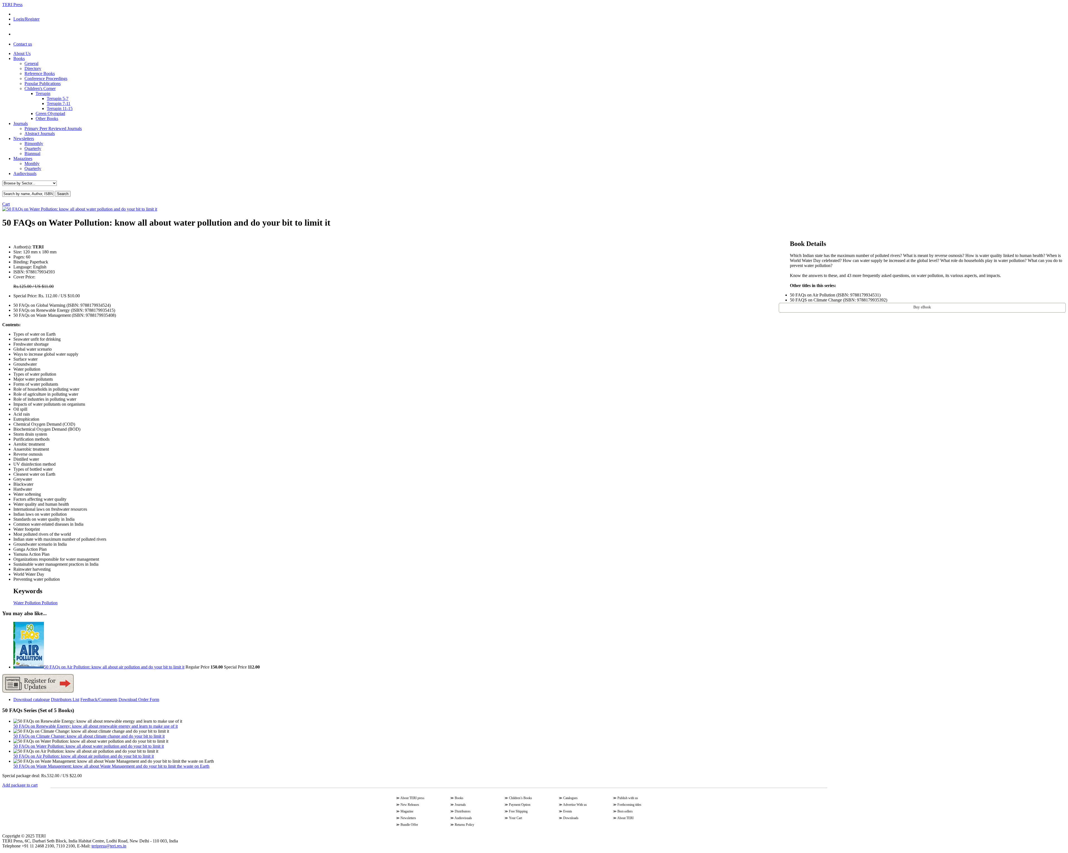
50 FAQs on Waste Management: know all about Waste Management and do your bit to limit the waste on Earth (111, 766)
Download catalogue (31, 699)
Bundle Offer (409, 825)
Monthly (31, 163)
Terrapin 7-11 (58, 103)
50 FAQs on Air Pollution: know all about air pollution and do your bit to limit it (83, 756)
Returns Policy (464, 825)
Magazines (22, 158)
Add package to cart (20, 785)
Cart (6, 204)
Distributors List (65, 699)
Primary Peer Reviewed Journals (53, 128)
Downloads (570, 818)
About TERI (625, 818)
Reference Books (39, 73)
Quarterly (32, 148)
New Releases (409, 805)
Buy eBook (922, 307)
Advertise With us (575, 805)
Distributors (463, 811)
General (31, 63)
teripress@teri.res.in (109, 846)
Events (567, 811)
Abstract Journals (39, 133)
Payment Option (519, 805)
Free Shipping (518, 811)
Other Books (47, 118)
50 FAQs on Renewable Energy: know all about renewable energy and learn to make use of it (95, 726)
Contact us (22, 44)
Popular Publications (42, 83)
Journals (20, 123)
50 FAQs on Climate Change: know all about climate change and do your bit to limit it (89, 736)
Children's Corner (40, 88)
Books (19, 58)
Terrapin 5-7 (57, 98)
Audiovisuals (24, 173)
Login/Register (26, 19)
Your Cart (515, 818)
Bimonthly (33, 143)
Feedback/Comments (98, 699)
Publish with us (627, 798)
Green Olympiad (50, 113)
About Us (22, 53)
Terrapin (43, 93)
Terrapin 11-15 (60, 108)
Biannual (32, 153)
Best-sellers (625, 811)
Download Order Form (138, 699)
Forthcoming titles (629, 805)
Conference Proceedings (45, 78)
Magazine (406, 811)
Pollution (49, 602)
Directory (32, 68)
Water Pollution (27, 602)
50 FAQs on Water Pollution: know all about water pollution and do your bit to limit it (88, 746)
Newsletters (23, 138)
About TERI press (412, 798)
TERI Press (12, 4)
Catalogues (570, 798)
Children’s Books (520, 798)
